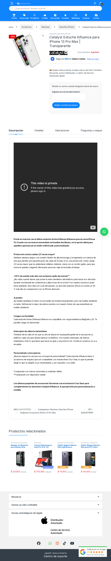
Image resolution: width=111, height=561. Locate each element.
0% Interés (34, 18)
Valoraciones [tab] (62, 130)
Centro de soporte (55, 556)
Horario (96, 18)
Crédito (45, 18)
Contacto (86, 18)
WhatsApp (76, 18)
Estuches (46, 27)
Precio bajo (24, 18)
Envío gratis (55, 18)
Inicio (11, 27)
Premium (65, 18)
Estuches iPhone (67, 27)
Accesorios (27, 27)
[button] (43, 35)
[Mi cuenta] (95, 3)
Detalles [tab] (39, 130)
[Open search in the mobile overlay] (55, 8)
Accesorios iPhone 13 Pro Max (42, 412)
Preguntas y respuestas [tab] (94, 130)
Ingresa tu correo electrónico (66, 92)
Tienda (14, 18)
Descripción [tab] (16, 130)
